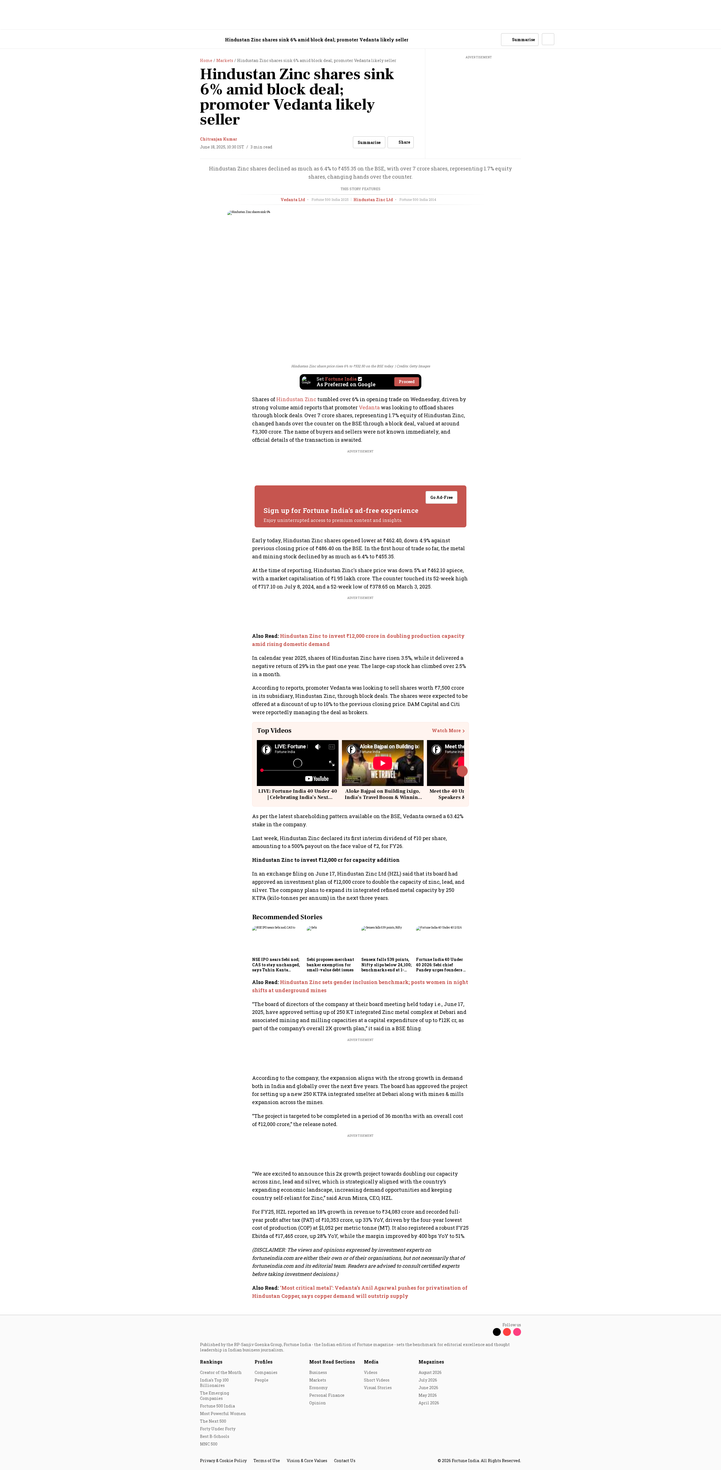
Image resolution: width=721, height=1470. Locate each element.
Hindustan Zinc (296, 399)
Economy (318, 1387)
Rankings (211, 1362)
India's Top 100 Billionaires (214, 1382)
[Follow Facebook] (487, 1332)
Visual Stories (378, 1387)
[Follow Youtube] (507, 1332)
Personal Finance (326, 1395)
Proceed (407, 381)
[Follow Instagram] (517, 1332)
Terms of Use (266, 1460)
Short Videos (377, 1380)
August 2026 (430, 1372)
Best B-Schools (214, 1436)
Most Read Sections (332, 1362)
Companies (266, 1372)
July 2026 (428, 1380)
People (261, 1380)
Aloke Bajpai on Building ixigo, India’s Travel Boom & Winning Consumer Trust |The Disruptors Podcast (383, 800)
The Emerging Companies (214, 1395)
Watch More (446, 730)
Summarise (369, 142)
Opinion (317, 1402)
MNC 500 (208, 1444)
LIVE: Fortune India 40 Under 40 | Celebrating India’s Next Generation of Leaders (297, 797)
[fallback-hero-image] (277, 940)
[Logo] (197, 39)
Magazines (431, 1362)
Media (371, 1362)
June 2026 (428, 1387)
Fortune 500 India (217, 1406)
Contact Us (344, 1460)
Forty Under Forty (217, 1428)
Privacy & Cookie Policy (223, 1460)
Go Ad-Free (441, 497)
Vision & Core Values (307, 1460)
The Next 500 (213, 1421)
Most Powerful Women (223, 1413)
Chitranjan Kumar (218, 139)
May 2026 (428, 1395)
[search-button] (493, 39)
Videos (370, 1372)
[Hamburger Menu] (170, 39)
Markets (317, 1380)
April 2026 (429, 1402)
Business (318, 1372)
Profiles (264, 1362)
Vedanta (370, 407)
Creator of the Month (221, 1372)
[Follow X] (497, 1332)
